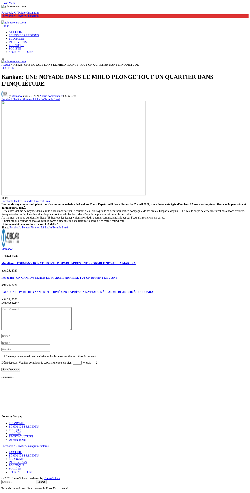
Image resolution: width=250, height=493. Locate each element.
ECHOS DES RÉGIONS (24, 35)
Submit (41, 482)
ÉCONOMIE (17, 38)
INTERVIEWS (18, 41)
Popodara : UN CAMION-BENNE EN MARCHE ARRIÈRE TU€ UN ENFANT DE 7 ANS (59, 277)
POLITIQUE (16, 45)
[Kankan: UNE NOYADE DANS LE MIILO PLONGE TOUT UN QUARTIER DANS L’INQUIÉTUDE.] (73, 194)
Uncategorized (17, 439)
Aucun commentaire (51, 96)
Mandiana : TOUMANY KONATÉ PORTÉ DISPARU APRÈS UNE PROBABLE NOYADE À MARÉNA (68, 263)
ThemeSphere (52, 478)
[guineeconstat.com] (13, 22)
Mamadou (17, 96)
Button (5, 25)
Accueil (5, 64)
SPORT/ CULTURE (21, 51)
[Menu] (2, 20)
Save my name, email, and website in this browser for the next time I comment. (51, 356)
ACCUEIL (15, 32)
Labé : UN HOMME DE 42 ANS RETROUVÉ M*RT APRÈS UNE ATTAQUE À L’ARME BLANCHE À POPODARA (77, 292)
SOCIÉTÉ (15, 48)
